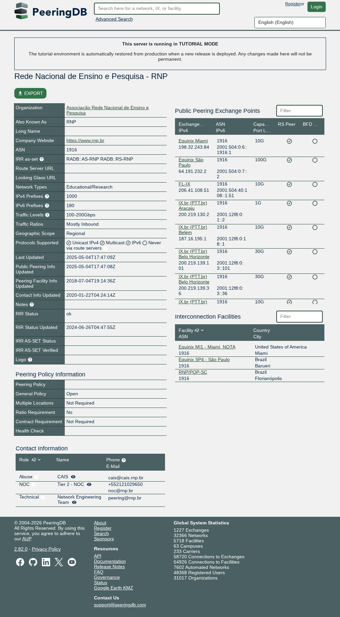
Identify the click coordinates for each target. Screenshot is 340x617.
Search (101, 533)
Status (100, 582)
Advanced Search (114, 19)
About (100, 522)
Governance (107, 577)
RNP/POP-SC (193, 372)
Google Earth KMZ (113, 587)
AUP (26, 538)
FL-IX (184, 184)
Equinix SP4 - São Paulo (204, 359)
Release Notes (109, 566)
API (97, 556)
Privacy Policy (46, 549)
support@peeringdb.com (120, 604)
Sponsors (104, 538)
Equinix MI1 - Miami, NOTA (207, 346)
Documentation (110, 561)
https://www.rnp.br (85, 140)
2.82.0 (21, 549)
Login (316, 6)
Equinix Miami (193, 140)
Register (292, 4)
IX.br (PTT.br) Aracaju (193, 205)
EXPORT (30, 93)
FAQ (98, 572)
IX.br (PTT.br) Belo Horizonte (194, 254)
